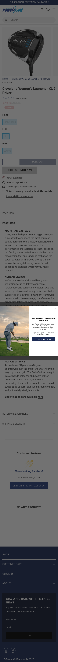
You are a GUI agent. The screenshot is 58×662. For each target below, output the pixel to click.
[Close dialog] (56, 308)
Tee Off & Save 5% (43, 339)
